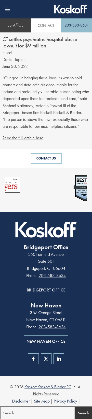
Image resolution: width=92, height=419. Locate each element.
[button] (8, 9)
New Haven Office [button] (46, 341)
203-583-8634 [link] (77, 25)
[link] (70, 9)
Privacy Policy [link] (65, 401)
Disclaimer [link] (21, 401)
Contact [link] (46, 25)
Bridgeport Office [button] (46, 290)
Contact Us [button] (46, 158)
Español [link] (15, 25)
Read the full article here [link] (22, 138)
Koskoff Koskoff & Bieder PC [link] (48, 387)
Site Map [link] (42, 401)
